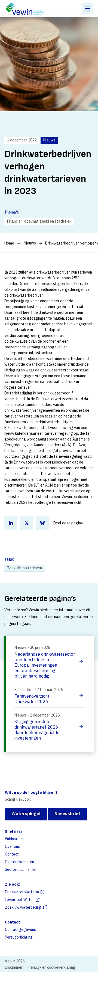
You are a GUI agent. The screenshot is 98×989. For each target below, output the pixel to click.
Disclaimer (14, 967)
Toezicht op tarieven (24, 567)
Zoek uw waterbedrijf (23, 907)
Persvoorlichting (19, 937)
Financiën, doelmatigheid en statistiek (39, 221)
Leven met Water (19, 899)
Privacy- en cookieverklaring (51, 967)
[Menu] (87, 8)
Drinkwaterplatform (22, 891)
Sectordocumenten (21, 869)
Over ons (12, 846)
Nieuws (30, 243)
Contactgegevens (20, 929)
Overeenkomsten (19, 861)
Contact (12, 854)
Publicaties (14, 838)
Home (9, 243)
